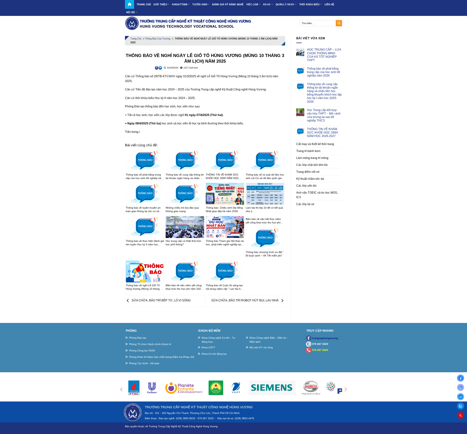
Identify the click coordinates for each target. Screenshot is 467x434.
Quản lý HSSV (285, 4)
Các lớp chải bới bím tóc (312, 164)
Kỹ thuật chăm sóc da (310, 178)
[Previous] (121, 389)
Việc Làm (252, 4)
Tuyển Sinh (199, 4)
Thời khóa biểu (309, 4)
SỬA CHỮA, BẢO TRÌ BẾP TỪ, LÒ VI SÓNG (161, 300)
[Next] (345, 389)
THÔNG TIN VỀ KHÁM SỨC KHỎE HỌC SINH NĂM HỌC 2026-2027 (322, 132)
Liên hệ (329, 4)
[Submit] (339, 23)
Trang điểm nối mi (307, 171)
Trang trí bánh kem (308, 151)
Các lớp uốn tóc (306, 185)
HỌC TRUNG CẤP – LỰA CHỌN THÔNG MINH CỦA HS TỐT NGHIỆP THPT (324, 55)
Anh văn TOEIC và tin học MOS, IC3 (317, 195)
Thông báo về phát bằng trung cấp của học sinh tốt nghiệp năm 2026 (323, 72)
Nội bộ (130, 12)
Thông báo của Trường (157, 38)
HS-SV (267, 4)
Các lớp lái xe (305, 204)
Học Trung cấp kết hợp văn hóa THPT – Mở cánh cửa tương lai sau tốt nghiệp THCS (324, 115)
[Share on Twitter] (160, 68)
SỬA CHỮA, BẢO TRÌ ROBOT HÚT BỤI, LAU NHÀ (245, 300)
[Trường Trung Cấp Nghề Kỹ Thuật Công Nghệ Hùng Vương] (189, 23)
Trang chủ (144, 4)
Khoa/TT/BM (179, 4)
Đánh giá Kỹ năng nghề (228, 4)
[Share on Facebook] (156, 68)
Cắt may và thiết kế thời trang (315, 144)
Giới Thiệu (160, 4)
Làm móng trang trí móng (312, 157)
